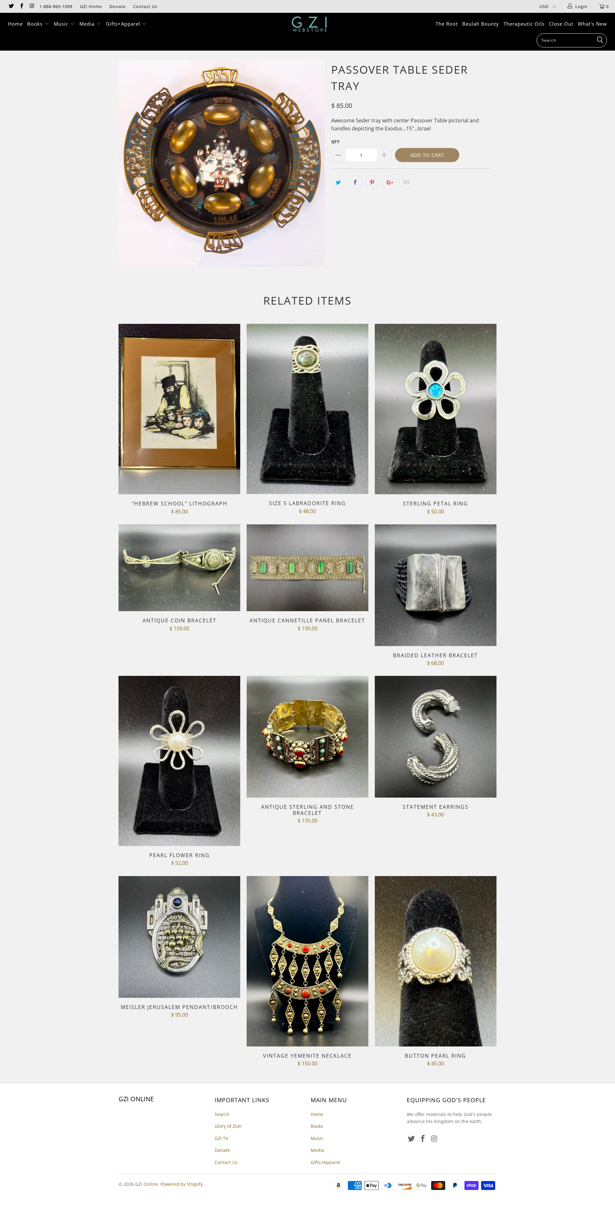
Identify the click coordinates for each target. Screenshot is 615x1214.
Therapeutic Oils (524, 24)
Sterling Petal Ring (435, 409)
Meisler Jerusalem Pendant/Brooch (179, 937)
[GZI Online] (311, 24)
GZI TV (221, 1138)
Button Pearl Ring (435, 961)
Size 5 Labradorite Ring (307, 409)
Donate (118, 6)
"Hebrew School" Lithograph (179, 409)
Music (62, 24)
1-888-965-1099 (55, 6)
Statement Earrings (435, 737)
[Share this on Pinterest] (372, 182)
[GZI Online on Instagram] (32, 6)
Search (222, 1114)
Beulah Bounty (480, 24)
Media (87, 24)
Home (15, 24)
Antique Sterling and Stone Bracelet (307, 737)
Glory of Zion (228, 1126)
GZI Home (91, 6)
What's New (592, 24)
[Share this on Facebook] (355, 182)
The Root (447, 24)
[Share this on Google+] (389, 182)
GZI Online (146, 1184)
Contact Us (145, 6)
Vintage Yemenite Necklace (307, 961)
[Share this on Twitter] (338, 182)
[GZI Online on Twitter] (11, 6)
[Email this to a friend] (406, 182)
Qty (335, 141)
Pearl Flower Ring (179, 761)
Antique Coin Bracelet (179, 567)
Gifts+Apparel (124, 24)
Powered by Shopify (181, 1184)
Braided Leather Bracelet (435, 585)
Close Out (561, 24)
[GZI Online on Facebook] (21, 6)
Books (35, 24)
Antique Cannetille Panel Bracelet (307, 567)
